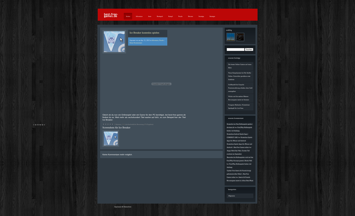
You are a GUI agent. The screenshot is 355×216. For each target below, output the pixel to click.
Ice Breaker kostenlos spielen (144, 32)
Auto (149, 16)
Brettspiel (160, 16)
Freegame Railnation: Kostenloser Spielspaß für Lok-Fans (239, 106)
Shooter (190, 16)
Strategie (212, 16)
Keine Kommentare (136, 43)
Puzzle (180, 16)
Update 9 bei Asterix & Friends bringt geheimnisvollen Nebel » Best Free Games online (239, 174)
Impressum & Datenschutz (122, 207)
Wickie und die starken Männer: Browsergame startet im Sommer (238, 98)
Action (128, 16)
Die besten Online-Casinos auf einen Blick (239, 66)
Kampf (170, 16)
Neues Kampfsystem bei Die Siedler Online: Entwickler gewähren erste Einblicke (239, 76)
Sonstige (201, 16)
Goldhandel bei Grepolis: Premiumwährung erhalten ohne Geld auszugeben (240, 88)
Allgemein (231, 196)
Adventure (139, 16)
